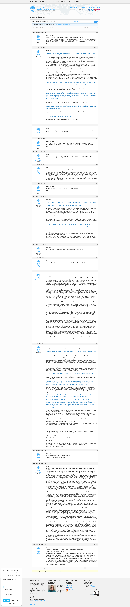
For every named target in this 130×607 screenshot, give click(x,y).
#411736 (96, 257)
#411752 (96, 343)
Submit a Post (71, 1)
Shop (77, 1)
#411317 (96, 164)
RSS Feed (71, 591)
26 (93, 27)
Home (31, 1)
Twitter (70, 586)
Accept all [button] (6, 600)
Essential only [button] (15, 600)
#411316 (96, 151)
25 (91, 27)
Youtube (70, 589)
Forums (57, 1)
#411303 (96, 125)
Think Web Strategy (92, 593)
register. (61, 571)
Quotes (42, 1)
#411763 (96, 544)
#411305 (96, 138)
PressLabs (91, 585)
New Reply (76, 21)
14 (87, 27)
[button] (11, 584)
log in (56, 571)
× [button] (20, 569)
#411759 (96, 463)
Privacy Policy (35, 600)
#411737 (96, 271)
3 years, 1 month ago (58, 24)
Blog (36, 1)
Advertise (63, 1)
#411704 (96, 244)
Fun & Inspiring (49, 1)
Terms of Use (42, 600)
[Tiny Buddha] (43, 11)
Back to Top (32, 604)
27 (95, 27)
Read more (5, 582)
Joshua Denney (92, 586)
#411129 (96, 47)
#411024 (96, 32)
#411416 (96, 196)
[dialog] (11, 587)
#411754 (96, 450)
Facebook (71, 587)
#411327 (96, 183)
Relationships (43, 21)
